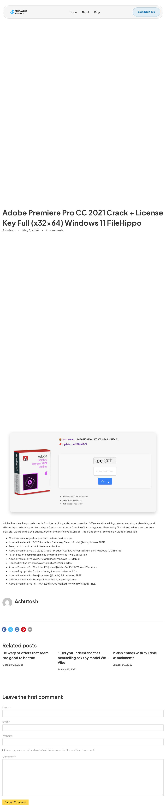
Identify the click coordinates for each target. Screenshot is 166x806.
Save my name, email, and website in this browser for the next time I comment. (50, 749)
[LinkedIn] (17, 629)
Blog (97, 12)
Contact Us (146, 12)
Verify (105, 481)
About (85, 12)
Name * (6, 707)
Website (7, 735)
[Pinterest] (23, 629)
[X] (10, 629)
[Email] (30, 629)
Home (73, 12)
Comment (9, 756)
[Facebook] (4, 629)
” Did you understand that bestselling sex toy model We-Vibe (83, 658)
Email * (6, 721)
